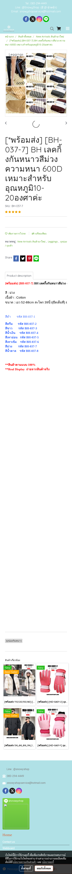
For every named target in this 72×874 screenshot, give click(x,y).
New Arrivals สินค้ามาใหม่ (31, 241)
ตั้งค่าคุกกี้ (26, 868)
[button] (51, 29)
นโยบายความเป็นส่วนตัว (24, 861)
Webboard (9, 848)
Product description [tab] (19, 275)
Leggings (53, 241)
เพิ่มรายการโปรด (16, 233)
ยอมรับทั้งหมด (44, 868)
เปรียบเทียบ (40, 233)
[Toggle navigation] (67, 28)
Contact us (9, 841)
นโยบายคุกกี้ (48, 861)
